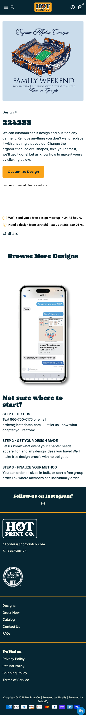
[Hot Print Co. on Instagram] (43, 503)
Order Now (11, 612)
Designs (9, 605)
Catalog (9, 619)
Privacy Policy (14, 659)
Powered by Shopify (55, 697)
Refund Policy (13, 666)
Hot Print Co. (32, 697)
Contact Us (11, 626)
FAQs (7, 633)
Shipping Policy (15, 673)
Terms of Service (16, 680)
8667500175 (15, 551)
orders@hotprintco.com (24, 544)
